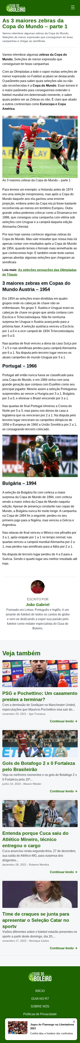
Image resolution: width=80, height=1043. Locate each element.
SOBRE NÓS (40, 1006)
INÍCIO (40, 991)
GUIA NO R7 (40, 998)
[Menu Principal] (73, 8)
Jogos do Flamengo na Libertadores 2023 (52, 1026)
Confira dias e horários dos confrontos (51, 1033)
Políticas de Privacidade (40, 1014)
